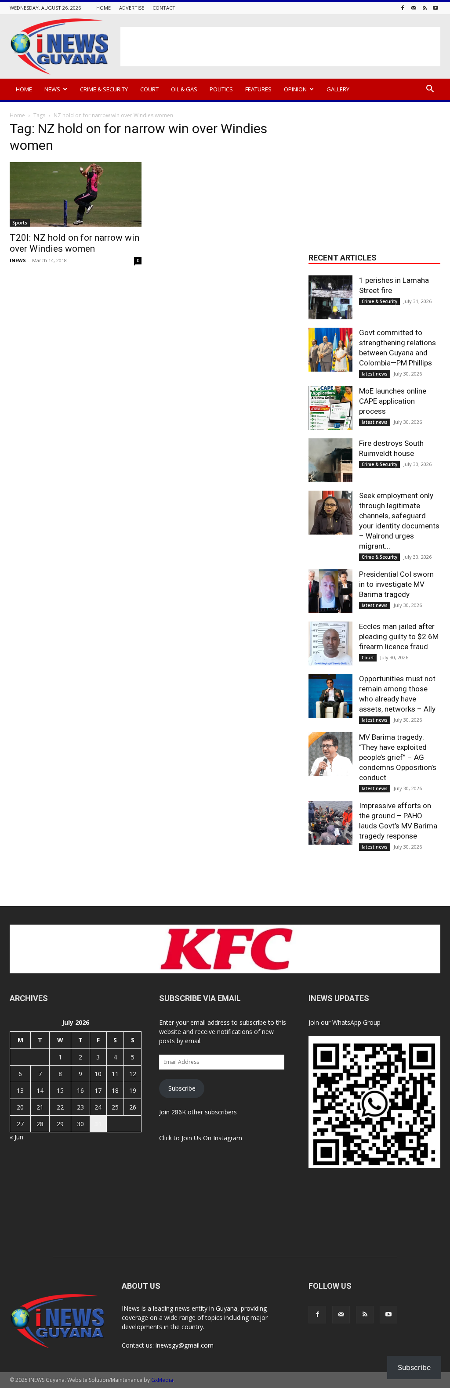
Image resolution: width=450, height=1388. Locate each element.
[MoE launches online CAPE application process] (330, 408)
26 (132, 1107)
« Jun (16, 1137)
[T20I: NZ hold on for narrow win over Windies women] (76, 194)
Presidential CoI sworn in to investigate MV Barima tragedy (396, 584)
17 (98, 1090)
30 (80, 1124)
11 (115, 1074)
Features (258, 89)
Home (103, 7)
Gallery (338, 89)
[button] (429, 90)
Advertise (131, 7)
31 (98, 1124)
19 (132, 1090)
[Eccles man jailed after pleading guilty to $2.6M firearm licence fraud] (330, 643)
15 (60, 1090)
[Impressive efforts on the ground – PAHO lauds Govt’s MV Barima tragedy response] (330, 823)
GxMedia (162, 1380)
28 (40, 1124)
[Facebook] (402, 8)
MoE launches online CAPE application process (392, 401)
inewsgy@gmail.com (185, 1345)
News (52, 89)
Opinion (295, 89)
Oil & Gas (184, 89)
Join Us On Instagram (211, 1138)
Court (149, 89)
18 (115, 1090)
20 (20, 1107)
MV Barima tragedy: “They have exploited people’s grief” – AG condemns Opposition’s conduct (397, 757)
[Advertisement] (280, 46)
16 (80, 1090)
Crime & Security (104, 89)
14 (40, 1090)
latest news (375, 374)
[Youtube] (435, 8)
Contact (163, 7)
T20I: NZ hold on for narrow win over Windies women (74, 243)
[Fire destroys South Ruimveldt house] (330, 460)
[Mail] (413, 8)
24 (98, 1107)
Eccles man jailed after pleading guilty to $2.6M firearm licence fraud (399, 636)
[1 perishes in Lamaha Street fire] (330, 297)
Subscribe (182, 1088)
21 (40, 1107)
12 (132, 1074)
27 (20, 1124)
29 (60, 1124)
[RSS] (424, 8)
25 (115, 1107)
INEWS (18, 260)
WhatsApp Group (356, 1022)
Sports (19, 223)
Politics (221, 89)
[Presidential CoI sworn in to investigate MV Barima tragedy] (330, 591)
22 (60, 1107)
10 (98, 1074)
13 (20, 1090)
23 (80, 1107)
